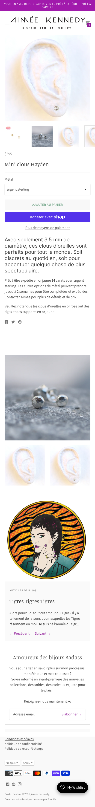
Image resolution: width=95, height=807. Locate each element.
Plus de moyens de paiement (47, 228)
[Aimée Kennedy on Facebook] (7, 783)
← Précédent (19, 633)
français (10, 762)
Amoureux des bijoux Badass (47, 657)
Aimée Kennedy (40, 794)
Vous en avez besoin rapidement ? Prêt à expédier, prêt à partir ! (47, 5)
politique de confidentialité (23, 744)
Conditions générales (19, 739)
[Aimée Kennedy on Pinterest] (13, 783)
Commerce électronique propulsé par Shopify (30, 799)
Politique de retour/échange (24, 748)
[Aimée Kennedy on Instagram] (19, 783)
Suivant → (43, 633)
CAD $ (26, 762)
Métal (9, 179)
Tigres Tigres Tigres (32, 601)
